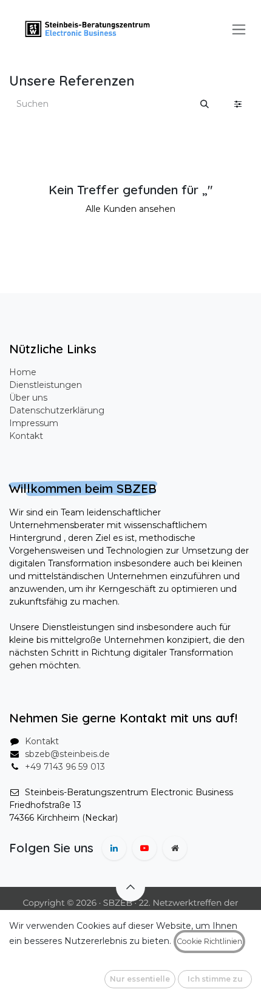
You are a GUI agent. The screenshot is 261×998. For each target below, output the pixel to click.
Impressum (33, 423)
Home (22, 372)
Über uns (28, 397)
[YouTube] (144, 848)
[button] (130, 886)
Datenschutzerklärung (56, 410)
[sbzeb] (175, 848)
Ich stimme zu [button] (215, 978)
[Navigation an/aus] (239, 29)
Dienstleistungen (45, 384)
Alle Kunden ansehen (130, 208)
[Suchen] (204, 104)
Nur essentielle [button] (140, 978)
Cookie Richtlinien (209, 941)
